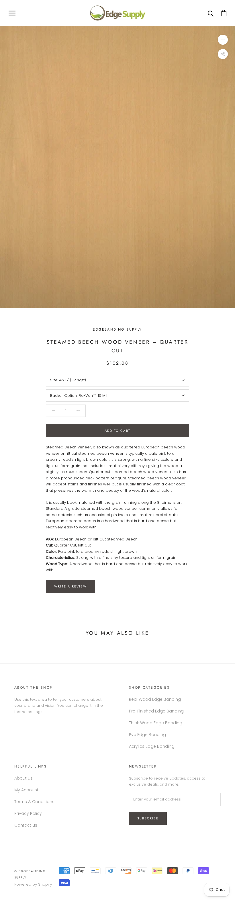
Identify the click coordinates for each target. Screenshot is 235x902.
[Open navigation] (12, 13)
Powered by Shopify (33, 884)
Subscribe (147, 818)
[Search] (211, 13)
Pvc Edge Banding (147, 734)
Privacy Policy (28, 813)
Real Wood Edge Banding (155, 699)
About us (23, 778)
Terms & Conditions (34, 802)
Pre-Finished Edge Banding (156, 711)
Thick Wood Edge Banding (155, 723)
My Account (26, 790)
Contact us (25, 825)
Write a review (70, 586)
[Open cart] (223, 13)
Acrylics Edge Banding (151, 746)
